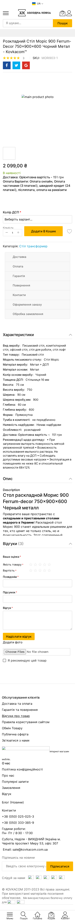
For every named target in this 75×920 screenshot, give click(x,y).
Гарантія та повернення (20, 710)
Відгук (6, 794)
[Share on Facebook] (7, 65)
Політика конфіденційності (22, 769)
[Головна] (37, 912)
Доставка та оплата (17, 703)
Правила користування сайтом (25, 722)
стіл (41, 345)
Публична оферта (15, 734)
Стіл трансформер (33, 246)
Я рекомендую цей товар (27, 660)
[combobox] (28, 23)
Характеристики (18, 334)
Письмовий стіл (33, 354)
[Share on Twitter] (16, 65)
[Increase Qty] (18, 232)
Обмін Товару (12, 728)
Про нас (8, 775)
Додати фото (12, 642)
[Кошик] (62, 13)
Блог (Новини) (13, 802)
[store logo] (34, 12)
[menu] (6, 13)
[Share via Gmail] (26, 65)
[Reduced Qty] (7, 232)
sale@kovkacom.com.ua (30, 849)
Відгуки (12, 543)
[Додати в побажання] (69, 231)
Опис (7, 478)
